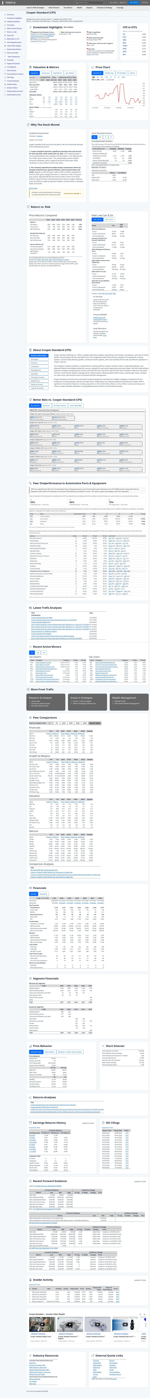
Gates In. (68, 734)
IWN (124, 43)
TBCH (125, 591)
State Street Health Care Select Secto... (106, 681)
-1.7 (71, 102)
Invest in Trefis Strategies (35, 8)
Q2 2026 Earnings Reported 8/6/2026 (47, 1186)
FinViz (95, 1377)
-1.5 (76, 104)
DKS (110, 551)
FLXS (118, 576)
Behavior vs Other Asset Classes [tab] (70, 1052)
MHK (121, 563)
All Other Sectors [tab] (60, 406)
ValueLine (112, 1365)
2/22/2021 (100, 903)
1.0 (44, 99)
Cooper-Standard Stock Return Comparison (44, 1107)
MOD (50, 260)
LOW (115, 548)
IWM (124, 40)
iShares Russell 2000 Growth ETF (104, 677)
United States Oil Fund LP (43, 671)
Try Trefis (134, 2)
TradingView (97, 1363)
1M (93, 77)
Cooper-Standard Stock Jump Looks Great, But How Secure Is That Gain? (54, 620)
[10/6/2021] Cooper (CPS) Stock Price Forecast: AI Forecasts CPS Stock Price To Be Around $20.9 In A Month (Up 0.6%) (67, 1109)
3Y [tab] (111, 137)
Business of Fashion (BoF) (37, 1365)
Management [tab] (36, 370)
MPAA (33, 417)
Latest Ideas (35, 701)
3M (98, 77)
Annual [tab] (33, 894)
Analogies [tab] (34, 359)
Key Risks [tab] (34, 374)
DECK (125, 566)
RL (116, 573)
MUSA (110, 546)
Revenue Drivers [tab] (37, 384)
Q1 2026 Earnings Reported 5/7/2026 (47, 1209)
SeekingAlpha (97, 1365)
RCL (110, 543)
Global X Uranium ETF (101, 673)
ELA (123, 573)
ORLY (125, 546)
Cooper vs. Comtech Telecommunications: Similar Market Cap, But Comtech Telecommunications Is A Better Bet (65, 875)
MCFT (124, 568)
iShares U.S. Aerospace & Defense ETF (106, 664)
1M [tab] (44, 653)
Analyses (89, 8)
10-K (127, 1138)
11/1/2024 (32, 1151)
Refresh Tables (94, 723)
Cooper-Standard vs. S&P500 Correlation (44, 631)
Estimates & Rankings (104, 8)
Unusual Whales (114, 1372)
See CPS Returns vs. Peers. (61, 260)
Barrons (112, 1361)
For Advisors (68, 8)
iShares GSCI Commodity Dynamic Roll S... (48, 679)
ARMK (110, 558)
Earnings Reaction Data (39, 706)
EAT (110, 561)
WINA (123, 594)
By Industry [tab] (35, 406)
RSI (125, 553)
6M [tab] (100, 137)
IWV (124, 55)
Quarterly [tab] (43, 894)
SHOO (118, 566)
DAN (39, 260)
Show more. (43, 41)
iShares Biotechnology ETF (103, 669)
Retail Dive (32, 1363)
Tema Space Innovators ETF (103, 671)
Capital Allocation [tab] (37, 388)
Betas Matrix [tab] (49, 1052)
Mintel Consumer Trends (37, 1374)
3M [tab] (94, 137)
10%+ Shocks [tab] (97, 219)
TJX (124, 581)
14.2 (56, 99)
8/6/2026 (32, 1135)
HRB (110, 556)
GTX (31, 519)
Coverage (120, 8)
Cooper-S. (49, 734)
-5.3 (71, 99)
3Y (115, 77)
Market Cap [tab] (109, 73)
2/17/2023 (85, 903)
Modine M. (81, 734)
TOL (118, 541)
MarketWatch (97, 1372)
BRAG (110, 553)
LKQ (124, 558)
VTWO (125, 46)
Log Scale (111, 80)
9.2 (66, 104)
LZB (116, 563)
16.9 (66, 99)
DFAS (124, 49)
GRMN (118, 591)
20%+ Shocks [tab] (109, 219)
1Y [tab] (105, 137)
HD (109, 548)
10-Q (126, 1133)
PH (36, 260)
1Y (111, 77)
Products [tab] (34, 363)
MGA (46, 260)
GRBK (110, 541)
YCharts (95, 1374)
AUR (32, 426)
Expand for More (34, 1128)
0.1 (66, 97)
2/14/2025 (70, 903)
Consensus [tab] (46, 73)
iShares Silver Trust (41, 673)
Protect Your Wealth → (72, 193)
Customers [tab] (35, 366)
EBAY (124, 583)
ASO (116, 551)
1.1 (49, 99)
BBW (110, 594)
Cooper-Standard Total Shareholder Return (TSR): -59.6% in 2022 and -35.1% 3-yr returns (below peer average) (65, 1112)
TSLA (115, 589)
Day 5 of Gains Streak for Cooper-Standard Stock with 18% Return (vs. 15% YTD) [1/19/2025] (60, 627)
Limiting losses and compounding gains (99, 318)
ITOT (124, 37)
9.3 (71, 104)
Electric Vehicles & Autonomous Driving (43, 35)
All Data (113, 2)
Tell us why (113, 1379)
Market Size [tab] (35, 381)
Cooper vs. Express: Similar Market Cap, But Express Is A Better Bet (51, 872)
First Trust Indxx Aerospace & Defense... (106, 667)
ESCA (124, 578)
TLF (117, 594)
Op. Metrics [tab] (70, 73)
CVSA (117, 538)
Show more (33, 188)
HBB (125, 576)
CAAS (55, 417)
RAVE (124, 561)
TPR (110, 573)
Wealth (79, 8)
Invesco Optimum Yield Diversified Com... (47, 681)
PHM (124, 541)
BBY (110, 586)
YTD (106, 77)
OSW (110, 578)
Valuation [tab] (34, 73)
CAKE (116, 561)
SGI (110, 563)
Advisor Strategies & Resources (84, 703)
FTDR (117, 556)
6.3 (44, 102)
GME (116, 586)
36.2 (61, 104)
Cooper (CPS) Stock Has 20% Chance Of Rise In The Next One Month (52, 636)
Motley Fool (96, 1367)
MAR (117, 543)
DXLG (110, 581)
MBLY (123, 434)
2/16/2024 (77, 903)
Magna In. (74, 734)
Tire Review (33, 1381)
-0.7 (76, 102)
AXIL (110, 591)
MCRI (118, 553)
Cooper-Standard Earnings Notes (41, 618)
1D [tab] (32, 653)
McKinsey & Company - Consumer (40, 1372)
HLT (124, 543)
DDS (110, 583)
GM (110, 589)
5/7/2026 (32, 1138)
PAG (117, 546)
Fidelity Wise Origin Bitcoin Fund (45, 667)
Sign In (145, 2)
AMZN (117, 583)
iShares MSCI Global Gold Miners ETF (46, 669)
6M (102, 77)
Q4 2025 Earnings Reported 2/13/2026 (43, 1223)
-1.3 (76, 99)
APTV (77, 426)
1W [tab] (38, 653)
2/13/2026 (62, 903)
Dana (62, 734)
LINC (110, 538)
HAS (117, 568)
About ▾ (123, 2)
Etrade (111, 1370)
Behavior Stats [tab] (36, 1052)
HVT (122, 548)
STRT (125, 571)
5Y (119, 77)
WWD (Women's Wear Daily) (38, 1367)
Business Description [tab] (39, 355)
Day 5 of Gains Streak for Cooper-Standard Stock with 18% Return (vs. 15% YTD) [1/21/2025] (60, 624)
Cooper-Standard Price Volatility (41, 634)
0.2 (44, 97)
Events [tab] (132, 73)
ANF (117, 581)
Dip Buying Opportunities (40, 703)
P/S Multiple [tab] (121, 73)
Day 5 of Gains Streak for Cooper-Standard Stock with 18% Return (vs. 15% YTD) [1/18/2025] (60, 629)
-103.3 (55, 104)
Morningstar (113, 1363)
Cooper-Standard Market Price (41, 622)
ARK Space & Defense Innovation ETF (106, 675)
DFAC (125, 52)
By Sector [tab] (46, 406)
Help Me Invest (54, 8)
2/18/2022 (93, 903)
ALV (54, 434)
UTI (124, 538)
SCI (124, 556)
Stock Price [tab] (97, 73)
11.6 (49, 102)
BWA (122, 426)
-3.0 (66, 102)
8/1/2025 (32, 1145)
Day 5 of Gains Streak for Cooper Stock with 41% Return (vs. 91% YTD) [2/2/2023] (56, 638)
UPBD (123, 586)
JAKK (117, 578)
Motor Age (32, 1384)
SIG (122, 551)
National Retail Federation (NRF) (39, 1370)
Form (117, 1292)
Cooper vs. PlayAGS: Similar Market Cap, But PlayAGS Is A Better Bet (52, 877)
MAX (123, 77)
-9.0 (56, 102)
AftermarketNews (34, 1379)
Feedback (39, 136)
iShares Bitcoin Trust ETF (43, 664)
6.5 (61, 99)
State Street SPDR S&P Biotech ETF (105, 662)
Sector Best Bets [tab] (76, 406)
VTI (124, 34)
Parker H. (56, 734)
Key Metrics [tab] (57, 73)
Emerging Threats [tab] (37, 377)
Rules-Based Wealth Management (127, 703)
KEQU (110, 576)
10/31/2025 (33, 1142)
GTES (42, 260)
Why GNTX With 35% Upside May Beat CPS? (44, 870)
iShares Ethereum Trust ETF (43, 662)
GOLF (110, 568)
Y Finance (96, 1361)
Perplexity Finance (115, 1374)
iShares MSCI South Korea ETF (44, 675)
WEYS (110, 566)
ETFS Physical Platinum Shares (44, 677)
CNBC (95, 1370)
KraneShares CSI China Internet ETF (105, 679)
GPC (118, 558)
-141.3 (60, 102)
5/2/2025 (32, 1147)
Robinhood (113, 1367)
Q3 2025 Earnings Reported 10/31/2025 (43, 1248)
